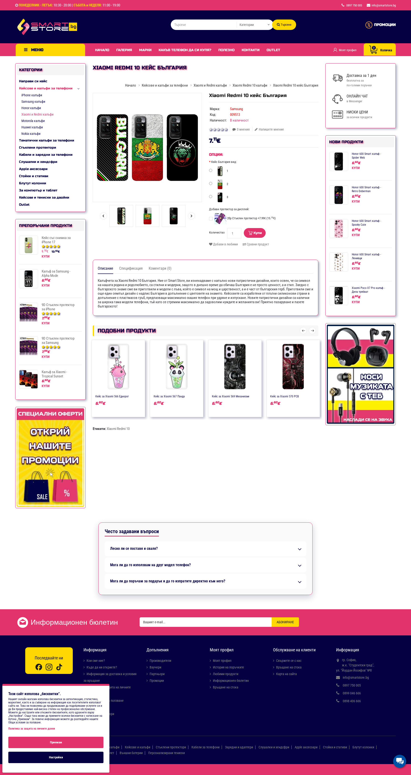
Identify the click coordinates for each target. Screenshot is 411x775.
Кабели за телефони (205, 747)
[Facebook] (38, 666)
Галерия (124, 50)
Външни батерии (131, 753)
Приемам (56, 742)
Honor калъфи (31, 108)
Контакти (250, 50)
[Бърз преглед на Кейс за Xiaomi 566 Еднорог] (132, 396)
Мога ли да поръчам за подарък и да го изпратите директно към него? (167, 581)
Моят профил (222, 661)
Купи (258, 233)
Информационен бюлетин (231, 680)
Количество (217, 232)
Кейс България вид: (224, 162)
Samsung (236, 109)
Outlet (273, 50)
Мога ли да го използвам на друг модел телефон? (150, 565)
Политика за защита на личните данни (31, 728)
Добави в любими (225, 244)
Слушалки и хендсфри (38, 162)
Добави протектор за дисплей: (229, 209)
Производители (160, 661)
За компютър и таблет (38, 190)
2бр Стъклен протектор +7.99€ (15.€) (251, 218)
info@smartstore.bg (356, 677)
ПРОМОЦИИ (385, 25)
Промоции (157, 680)
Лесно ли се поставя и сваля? (134, 548)
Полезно (226, 50)
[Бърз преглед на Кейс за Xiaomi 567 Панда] (190, 396)
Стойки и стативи (33, 176)
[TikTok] (59, 666)
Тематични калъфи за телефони (46, 140)
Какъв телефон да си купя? (185, 50)
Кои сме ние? (96, 661)
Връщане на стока (225, 687)
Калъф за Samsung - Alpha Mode (56, 273)
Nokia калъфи (30, 134)
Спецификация (131, 268)
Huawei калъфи (32, 127)
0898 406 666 (352, 701)
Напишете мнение (271, 129)
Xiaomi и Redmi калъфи (37, 114)
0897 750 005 (352, 685)
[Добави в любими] (113, 396)
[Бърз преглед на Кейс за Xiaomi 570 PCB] (307, 396)
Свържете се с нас (288, 661)
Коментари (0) (160, 268)
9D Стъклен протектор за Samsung (58, 340)
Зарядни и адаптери (239, 747)
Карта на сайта (286, 674)
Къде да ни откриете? (102, 667)
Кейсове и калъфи (137, 747)
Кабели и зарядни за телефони (46, 155)
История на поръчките (228, 667)
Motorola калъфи (33, 121)
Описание (105, 268)
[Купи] (104, 396)
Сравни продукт (257, 244)
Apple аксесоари (33, 169)
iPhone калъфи (31, 95)
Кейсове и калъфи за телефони (46, 88)
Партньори (157, 674)
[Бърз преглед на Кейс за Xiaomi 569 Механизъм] (249, 396)
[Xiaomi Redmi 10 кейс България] (147, 147)
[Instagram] (49, 666)
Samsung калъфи (33, 101)
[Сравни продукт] (123, 396)
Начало (102, 50)
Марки (145, 50)
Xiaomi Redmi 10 (118, 429)
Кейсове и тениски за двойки (44, 197)
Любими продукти (225, 674)
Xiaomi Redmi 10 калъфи (250, 85)
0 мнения (243, 129)
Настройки (56, 757)
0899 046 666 (352, 693)
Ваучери (155, 667)
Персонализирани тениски (166, 753)
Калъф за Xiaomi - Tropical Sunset (54, 374)
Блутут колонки (32, 183)
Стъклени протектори (37, 148)
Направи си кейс (33, 81)
